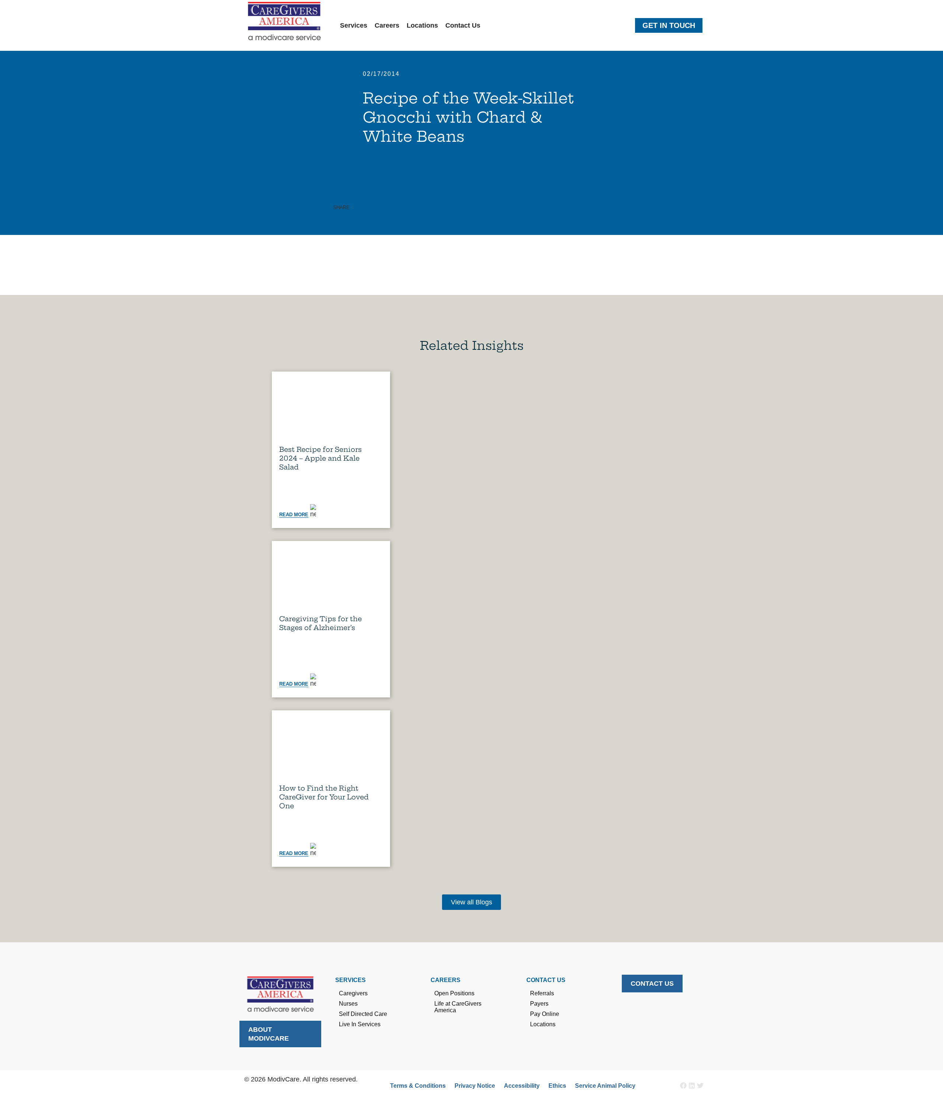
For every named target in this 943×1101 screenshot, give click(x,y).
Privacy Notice (475, 1086)
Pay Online (544, 1014)
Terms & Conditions (418, 1086)
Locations (422, 25)
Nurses (348, 1003)
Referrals (542, 993)
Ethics (557, 1086)
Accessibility (522, 1086)
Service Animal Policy (605, 1086)
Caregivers (353, 993)
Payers (539, 1003)
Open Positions (454, 993)
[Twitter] (700, 1085)
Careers (387, 25)
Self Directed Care (363, 1014)
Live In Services (360, 1024)
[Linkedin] (691, 1085)
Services (353, 25)
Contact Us (462, 25)
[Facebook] (683, 1085)
